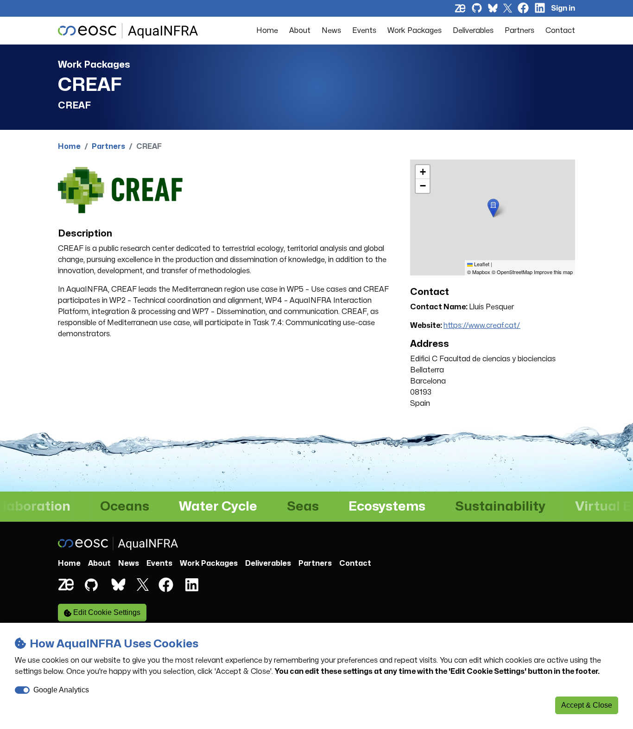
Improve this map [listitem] (553, 271)
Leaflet (481, 264)
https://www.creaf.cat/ (481, 325)
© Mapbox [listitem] (478, 271)
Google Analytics (61, 690)
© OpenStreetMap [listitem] (512, 271)
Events (364, 30)
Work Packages (414, 30)
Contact (560, 30)
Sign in (563, 8)
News (331, 30)
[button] (493, 207)
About (299, 30)
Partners (519, 30)
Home (267, 30)
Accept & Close (586, 705)
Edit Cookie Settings (105, 612)
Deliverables (473, 30)
